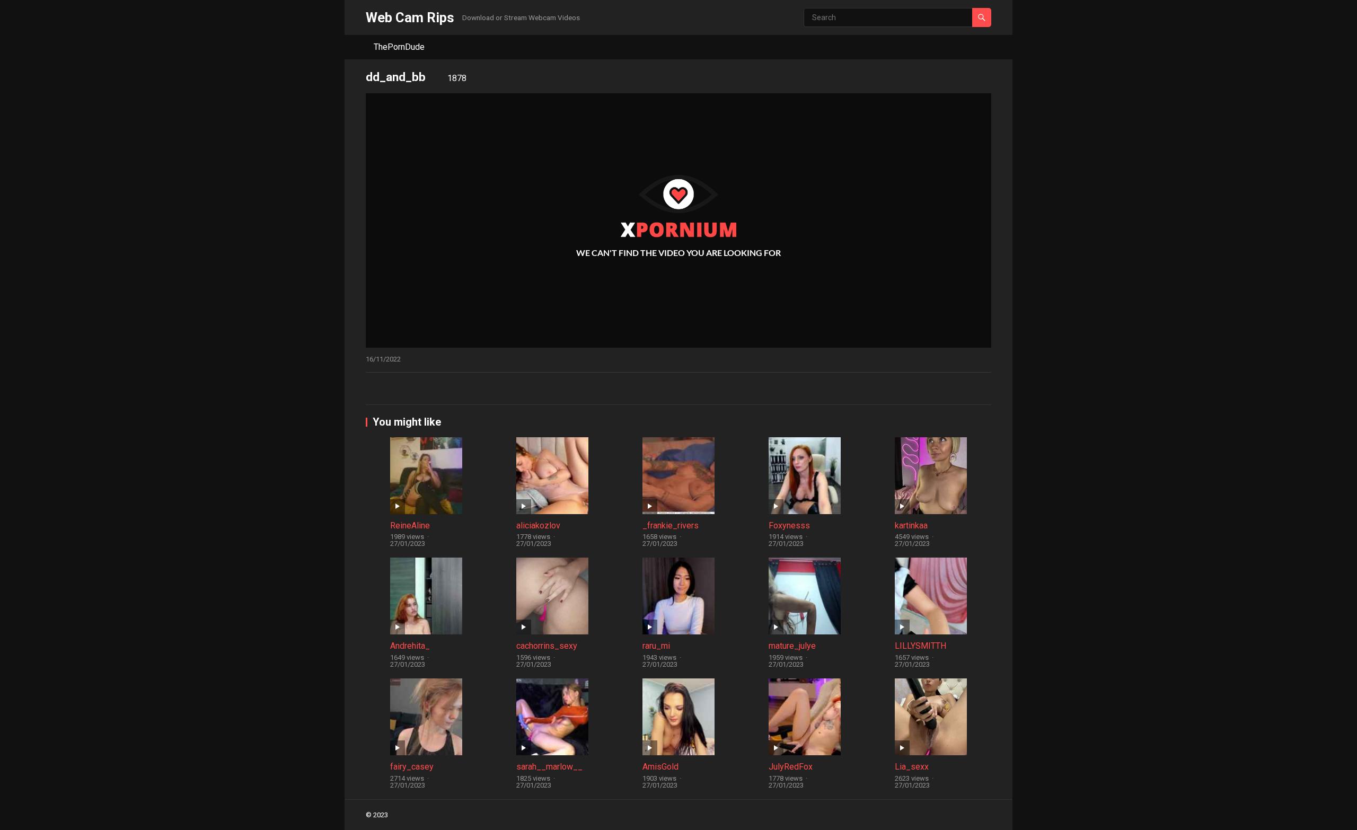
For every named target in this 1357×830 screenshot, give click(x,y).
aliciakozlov (538, 525)
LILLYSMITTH (920, 646)
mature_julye (792, 646)
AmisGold (660, 767)
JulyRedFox (791, 767)
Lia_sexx (912, 767)
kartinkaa (911, 525)
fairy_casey (412, 767)
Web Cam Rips (410, 17)
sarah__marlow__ (549, 767)
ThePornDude (399, 47)
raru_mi (656, 646)
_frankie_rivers (670, 525)
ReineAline (410, 525)
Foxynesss (789, 525)
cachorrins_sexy (546, 646)
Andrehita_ (410, 646)
